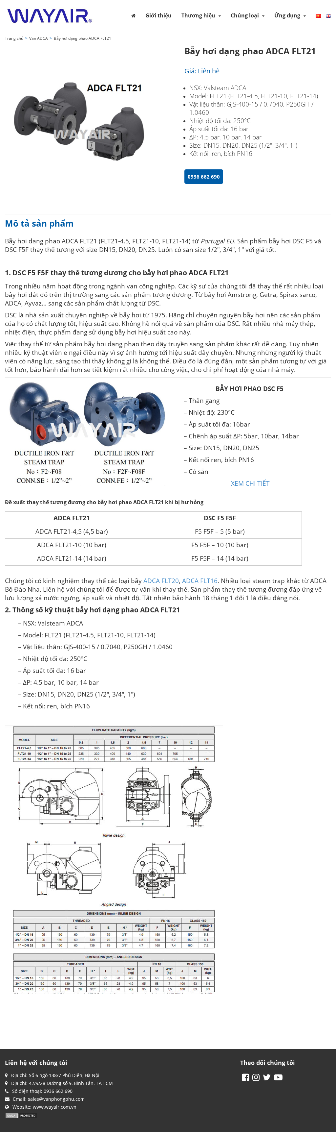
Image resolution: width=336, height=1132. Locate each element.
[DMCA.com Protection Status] (21, 1115)
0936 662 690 (204, 176)
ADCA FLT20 (161, 581)
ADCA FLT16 (200, 581)
